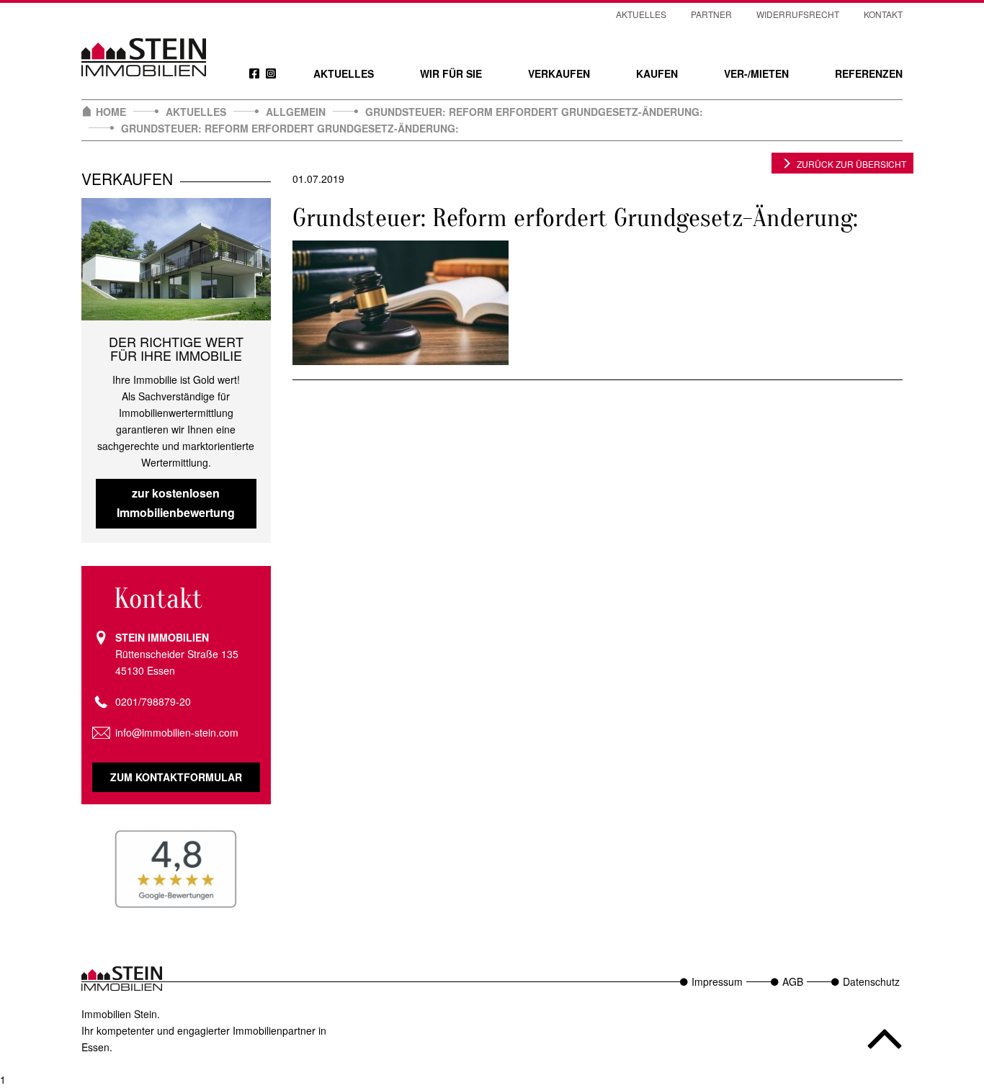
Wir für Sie (451, 73)
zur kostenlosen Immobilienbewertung (176, 502)
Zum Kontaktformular (176, 777)
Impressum (717, 981)
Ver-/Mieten (756, 73)
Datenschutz (871, 981)
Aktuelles (343, 73)
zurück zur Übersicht (851, 164)
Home (111, 111)
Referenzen (869, 73)
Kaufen (657, 73)
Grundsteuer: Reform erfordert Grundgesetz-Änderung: (534, 111)
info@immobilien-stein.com (176, 732)
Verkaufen (559, 73)
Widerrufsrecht (797, 14)
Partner (711, 14)
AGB (792, 981)
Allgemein (296, 111)
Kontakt (883, 14)
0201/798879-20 (153, 701)
